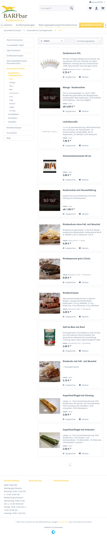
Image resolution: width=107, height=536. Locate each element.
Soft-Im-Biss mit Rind (74, 327)
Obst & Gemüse (13, 50)
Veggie (11, 107)
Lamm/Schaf (13, 93)
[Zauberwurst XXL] (49, 64)
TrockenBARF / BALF (15, 45)
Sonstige (12, 110)
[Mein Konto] (96, 8)
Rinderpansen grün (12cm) (76, 258)
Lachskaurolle (70, 121)
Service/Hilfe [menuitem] (97, 2)
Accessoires (12, 133)
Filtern (46, 41)
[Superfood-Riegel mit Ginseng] (49, 406)
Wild (10, 89)
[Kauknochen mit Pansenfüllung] (49, 201)
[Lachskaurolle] (49, 132)
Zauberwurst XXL (72, 53)
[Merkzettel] (90, 8)
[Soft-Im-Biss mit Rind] (49, 337)
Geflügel (12, 82)
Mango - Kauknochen (74, 87)
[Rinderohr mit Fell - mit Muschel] (49, 372)
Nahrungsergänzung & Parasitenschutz (17, 62)
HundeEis (12, 122)
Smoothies (12, 118)
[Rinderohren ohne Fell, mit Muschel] (49, 235)
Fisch (11, 96)
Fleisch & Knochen (15, 40)
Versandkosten (62, 522)
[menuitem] (57, 8)
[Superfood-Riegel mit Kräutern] (49, 440)
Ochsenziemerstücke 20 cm (77, 156)
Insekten (12, 103)
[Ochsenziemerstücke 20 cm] (49, 166)
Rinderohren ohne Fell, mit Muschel (81, 224)
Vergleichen (70, 77)
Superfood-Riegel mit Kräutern (79, 429)
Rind (11, 79)
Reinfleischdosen (14, 127)
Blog (8, 138)
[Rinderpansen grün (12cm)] (49, 269)
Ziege (11, 100)
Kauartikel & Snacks (16, 68)
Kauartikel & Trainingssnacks (15, 74)
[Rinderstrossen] (49, 303)
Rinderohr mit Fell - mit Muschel (79, 361)
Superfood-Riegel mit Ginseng (78, 395)
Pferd (11, 86)
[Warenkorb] (102, 8)
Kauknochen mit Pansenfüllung (79, 190)
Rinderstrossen (71, 293)
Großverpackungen (15, 55)
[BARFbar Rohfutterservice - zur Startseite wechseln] (14, 13)
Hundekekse (13, 114)
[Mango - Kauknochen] (49, 98)
